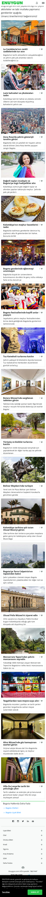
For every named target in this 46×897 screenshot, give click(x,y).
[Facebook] (13, 822)
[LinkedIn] (27, 822)
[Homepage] (12, 3)
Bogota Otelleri (11, 808)
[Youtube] (32, 822)
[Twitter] (22, 822)
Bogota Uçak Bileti (13, 812)
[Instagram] (18, 822)
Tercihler (6, 892)
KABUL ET (35, 892)
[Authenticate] (43, 3)
